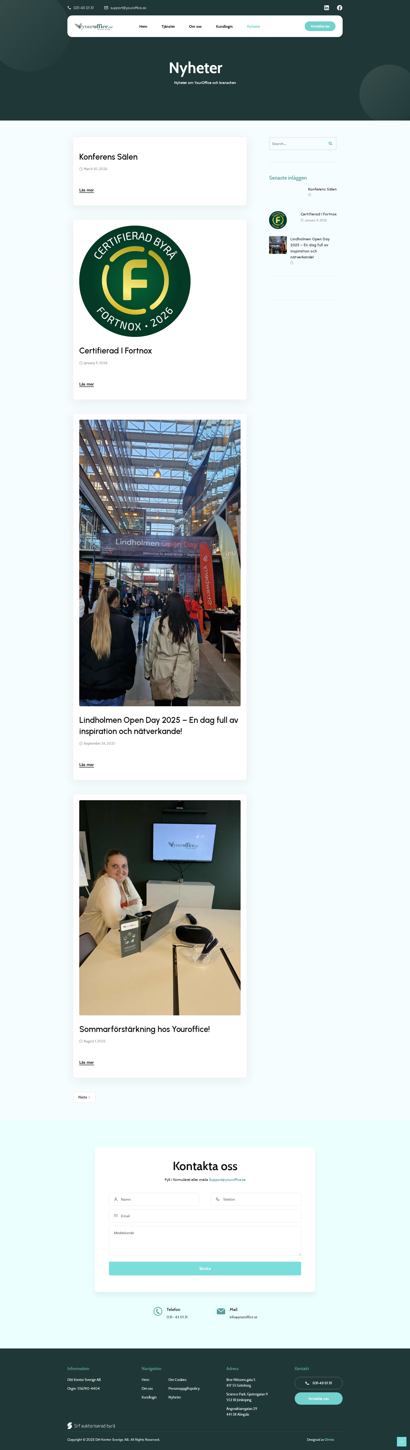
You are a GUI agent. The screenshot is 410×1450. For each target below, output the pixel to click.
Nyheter (253, 26)
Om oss (195, 26)
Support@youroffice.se (227, 1179)
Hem (143, 26)
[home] (85, 26)
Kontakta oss (320, 26)
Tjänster (168, 26)
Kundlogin (224, 26)
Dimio (329, 1439)
